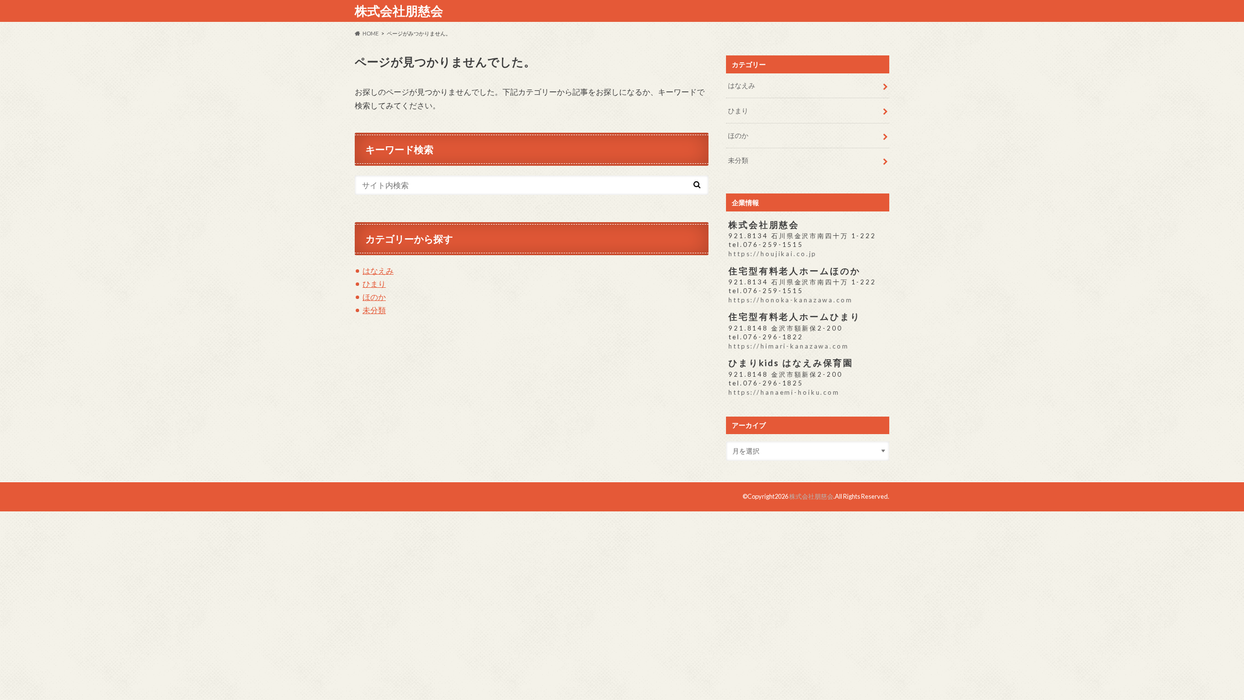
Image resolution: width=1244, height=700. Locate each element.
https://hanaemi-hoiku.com (784, 392)
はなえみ (378, 270)
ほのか (374, 296)
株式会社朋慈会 (399, 10)
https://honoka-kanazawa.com (790, 300)
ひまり (374, 283)
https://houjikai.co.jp (772, 254)
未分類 (374, 310)
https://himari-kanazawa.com (788, 346)
